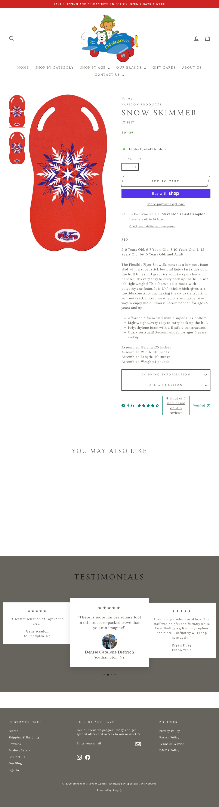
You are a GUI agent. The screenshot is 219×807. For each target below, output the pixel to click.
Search (13, 731)
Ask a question (166, 385)
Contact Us (108, 74)
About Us (192, 67)
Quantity (131, 159)
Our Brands (129, 67)
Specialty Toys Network (142, 783)
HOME (23, 67)
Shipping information (166, 374)
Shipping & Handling (24, 737)
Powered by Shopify (109, 790)
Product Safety (19, 750)
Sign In (14, 770)
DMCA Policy (169, 750)
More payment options (166, 204)
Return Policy (169, 737)
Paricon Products (141, 104)
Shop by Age (93, 67)
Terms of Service (171, 744)
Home (125, 98)
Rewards (15, 744)
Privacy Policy (169, 731)
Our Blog (15, 763)
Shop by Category (54, 67)
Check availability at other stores (152, 226)
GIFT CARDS (164, 67)
